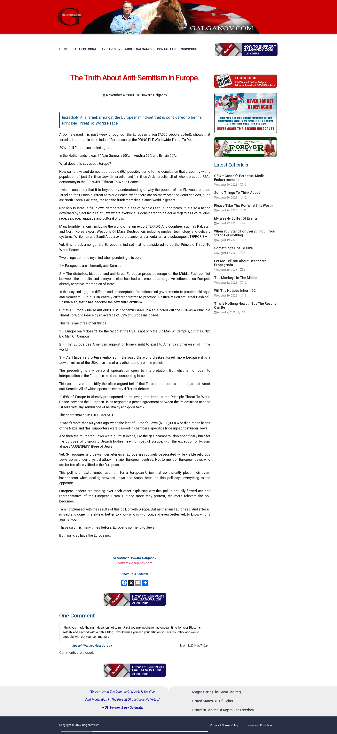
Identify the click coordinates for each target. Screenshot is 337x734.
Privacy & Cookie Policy (224, 725)
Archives (108, 49)
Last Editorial (85, 49)
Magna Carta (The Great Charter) (216, 692)
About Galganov (138, 49)
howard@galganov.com (134, 563)
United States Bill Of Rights (212, 701)
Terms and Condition (259, 725)
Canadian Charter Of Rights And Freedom (223, 710)
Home (63, 49)
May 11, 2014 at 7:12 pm (195, 645)
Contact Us (166, 49)
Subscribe (189, 49)
